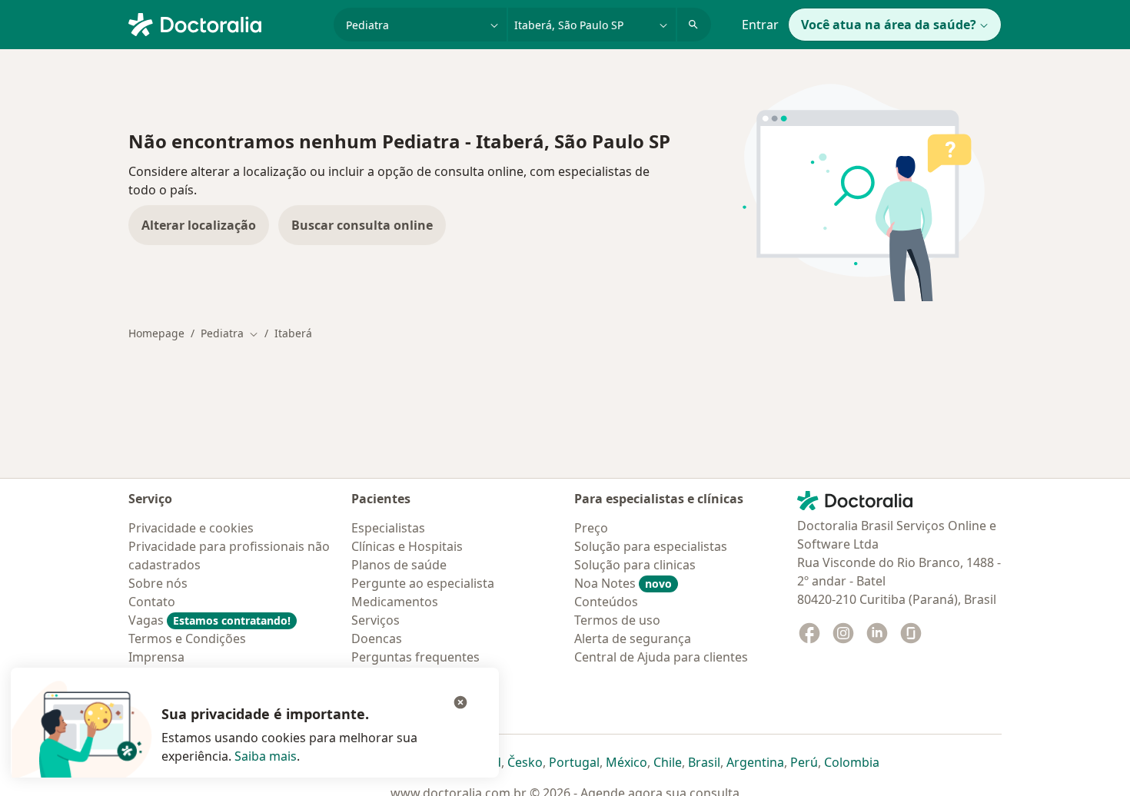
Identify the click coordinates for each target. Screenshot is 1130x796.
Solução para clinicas (635, 564)
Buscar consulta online (362, 225)
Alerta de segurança (632, 638)
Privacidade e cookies (191, 527)
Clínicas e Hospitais (407, 546)
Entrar (760, 24)
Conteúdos (606, 601)
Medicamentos (394, 601)
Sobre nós (158, 583)
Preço (591, 527)
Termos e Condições (187, 638)
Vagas (209, 620)
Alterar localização (198, 225)
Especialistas (388, 527)
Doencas (376, 638)
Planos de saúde (399, 564)
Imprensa (156, 656)
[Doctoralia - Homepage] (224, 23)
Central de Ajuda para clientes (661, 656)
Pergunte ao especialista (422, 583)
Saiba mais (265, 756)
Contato (151, 601)
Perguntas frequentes (415, 656)
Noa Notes (623, 583)
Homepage (156, 333)
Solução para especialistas (650, 546)
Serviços (375, 620)
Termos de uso (617, 620)
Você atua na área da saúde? (888, 24)
